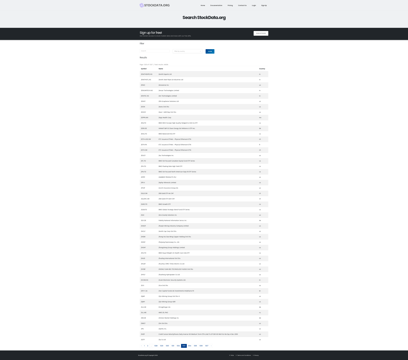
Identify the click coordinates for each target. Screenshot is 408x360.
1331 (173, 346)
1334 (189, 346)
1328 (155, 346)
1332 (178, 346)
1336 (201, 346)
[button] (187, 51)
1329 (161, 346)
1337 (206, 346)
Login (254, 5)
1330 (167, 346)
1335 (195, 346)
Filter (210, 51)
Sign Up (264, 5)
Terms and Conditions (244, 355)
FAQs (232, 355)
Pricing (230, 5)
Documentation (216, 5)
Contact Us (242, 5)
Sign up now (261, 33)
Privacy (256, 355)
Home (203, 5)
